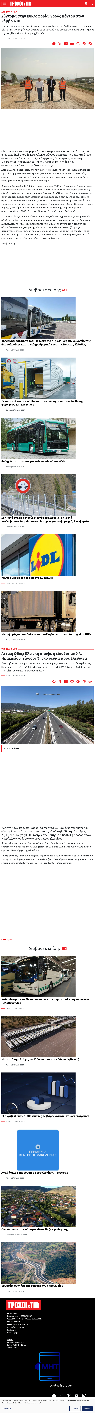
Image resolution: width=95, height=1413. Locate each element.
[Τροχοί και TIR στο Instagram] (84, 1396)
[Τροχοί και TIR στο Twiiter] (69, 1396)
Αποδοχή (87, 1408)
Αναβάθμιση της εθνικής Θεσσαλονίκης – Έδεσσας (34, 1173)
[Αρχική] (21, 3)
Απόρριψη (75, 1408)
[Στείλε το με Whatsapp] (90, 43)
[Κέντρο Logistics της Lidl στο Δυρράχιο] (38, 555)
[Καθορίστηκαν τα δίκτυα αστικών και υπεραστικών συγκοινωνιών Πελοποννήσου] (38, 977)
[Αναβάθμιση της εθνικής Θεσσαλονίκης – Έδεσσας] (38, 1150)
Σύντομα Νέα (9, 11)
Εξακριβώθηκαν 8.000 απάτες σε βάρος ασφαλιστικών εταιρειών (45, 1116)
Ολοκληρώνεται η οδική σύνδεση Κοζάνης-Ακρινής (34, 1229)
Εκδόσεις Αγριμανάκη (15, 1342)
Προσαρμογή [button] (6, 1408)
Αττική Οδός (8, 939)
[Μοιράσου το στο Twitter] (60, 43)
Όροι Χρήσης (12, 1332)
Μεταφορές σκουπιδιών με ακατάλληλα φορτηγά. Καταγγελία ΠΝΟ (46, 634)
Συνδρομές (11, 1330)
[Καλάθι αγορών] (86, 3)
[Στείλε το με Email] (72, 43)
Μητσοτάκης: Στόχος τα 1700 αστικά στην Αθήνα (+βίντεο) (40, 1059)
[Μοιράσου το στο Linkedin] (66, 43)
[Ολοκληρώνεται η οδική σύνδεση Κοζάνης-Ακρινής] (38, 1206)
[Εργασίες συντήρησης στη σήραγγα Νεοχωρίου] (38, 1263)
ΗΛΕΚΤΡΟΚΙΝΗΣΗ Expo (16, 1345)
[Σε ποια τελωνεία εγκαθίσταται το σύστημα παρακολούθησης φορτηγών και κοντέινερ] (38, 378)
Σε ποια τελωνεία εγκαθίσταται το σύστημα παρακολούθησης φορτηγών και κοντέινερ (42, 403)
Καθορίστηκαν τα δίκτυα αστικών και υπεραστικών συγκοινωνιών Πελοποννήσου (45, 1001)
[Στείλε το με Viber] (84, 43)
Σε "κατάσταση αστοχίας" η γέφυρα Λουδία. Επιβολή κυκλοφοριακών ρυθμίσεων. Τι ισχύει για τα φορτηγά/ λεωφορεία (45, 519)
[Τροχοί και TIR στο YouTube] (76, 1396)
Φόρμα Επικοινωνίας (15, 1327)
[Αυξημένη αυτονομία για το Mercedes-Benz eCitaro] (38, 438)
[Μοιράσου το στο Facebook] (54, 43)
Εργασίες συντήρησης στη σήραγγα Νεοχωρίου (32, 1286)
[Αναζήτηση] (91, 3)
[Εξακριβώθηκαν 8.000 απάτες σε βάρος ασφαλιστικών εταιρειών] (38, 1093)
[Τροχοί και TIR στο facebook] (54, 1396)
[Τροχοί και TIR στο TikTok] (61, 1396)
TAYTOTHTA (12, 1348)
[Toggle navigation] (4, 3)
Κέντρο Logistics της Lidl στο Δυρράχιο (27, 578)
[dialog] (47, 1405)
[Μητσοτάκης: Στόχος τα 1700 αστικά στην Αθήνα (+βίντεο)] (38, 1037)
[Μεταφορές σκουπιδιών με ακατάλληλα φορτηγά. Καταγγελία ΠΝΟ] (38, 612)
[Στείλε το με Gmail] (78, 43)
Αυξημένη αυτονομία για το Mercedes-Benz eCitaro (34, 461)
